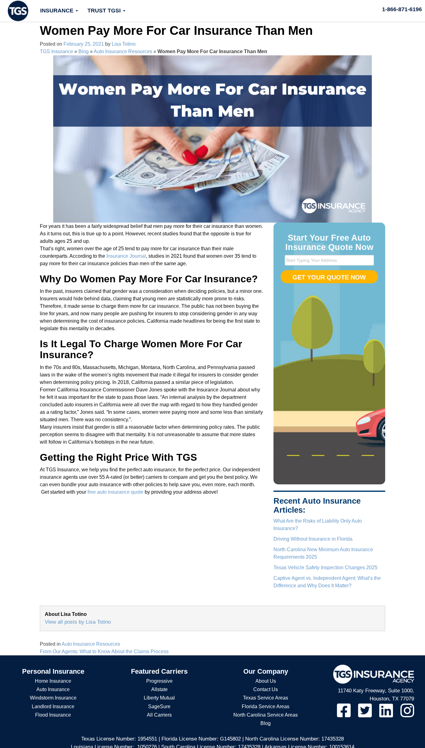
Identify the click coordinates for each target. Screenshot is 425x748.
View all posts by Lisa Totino (78, 622)
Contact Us (265, 689)
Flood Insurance (53, 715)
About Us (265, 681)
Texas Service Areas (265, 697)
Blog (83, 51)
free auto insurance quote (115, 492)
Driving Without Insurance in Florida (313, 539)
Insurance (57, 10)
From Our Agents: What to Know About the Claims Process (104, 651)
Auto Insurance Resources (123, 51)
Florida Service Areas (265, 706)
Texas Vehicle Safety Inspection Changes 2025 (325, 567)
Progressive (159, 681)
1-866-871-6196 (402, 9)
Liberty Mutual (159, 697)
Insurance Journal (126, 256)
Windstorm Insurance (53, 697)
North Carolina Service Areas (265, 715)
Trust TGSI (104, 10)
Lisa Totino (124, 44)
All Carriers (159, 715)
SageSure (159, 706)
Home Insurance (53, 681)
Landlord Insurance (53, 706)
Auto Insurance (53, 689)
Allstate (159, 689)
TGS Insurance (56, 51)
